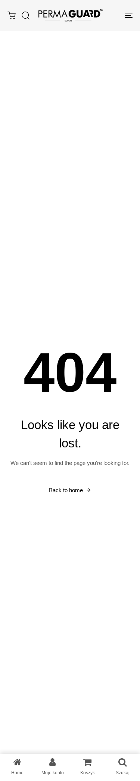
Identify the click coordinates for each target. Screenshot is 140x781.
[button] (25, 15)
